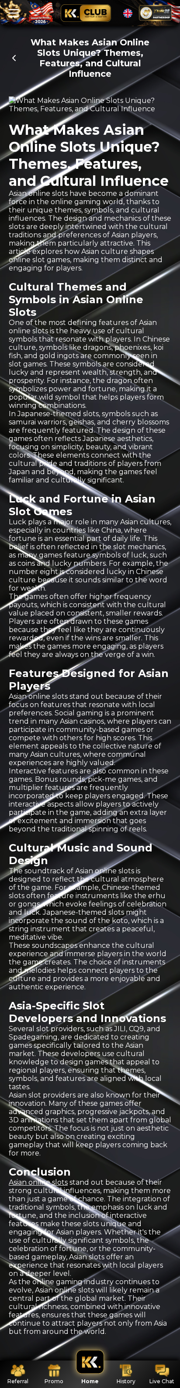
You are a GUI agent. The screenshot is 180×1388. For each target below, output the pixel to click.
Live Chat (161, 1381)
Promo (54, 1381)
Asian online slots (38, 1182)
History (126, 1381)
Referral (17, 1381)
